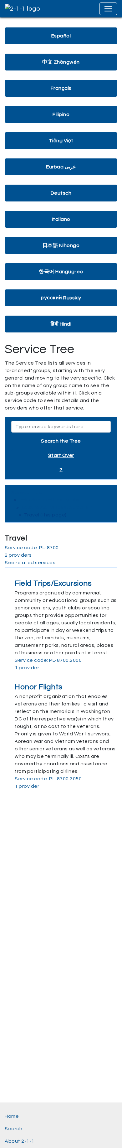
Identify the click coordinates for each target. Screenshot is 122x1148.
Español (61, 35)
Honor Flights (39, 687)
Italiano (61, 219)
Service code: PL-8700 (32, 547)
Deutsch (61, 193)
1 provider (27, 667)
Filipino (61, 114)
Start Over (61, 455)
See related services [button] (30, 562)
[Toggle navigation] (108, 8)
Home (12, 1116)
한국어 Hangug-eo (61, 271)
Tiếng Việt (61, 140)
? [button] (61, 469)
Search (13, 1128)
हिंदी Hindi (61, 324)
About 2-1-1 (19, 1141)
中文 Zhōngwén (61, 62)
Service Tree (26, 492)
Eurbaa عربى (61, 166)
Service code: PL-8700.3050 (48, 778)
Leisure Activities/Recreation (57, 507)
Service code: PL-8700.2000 (48, 660)
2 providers (18, 555)
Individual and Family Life (49, 499)
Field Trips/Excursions (53, 583)
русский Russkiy (61, 297)
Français (61, 88)
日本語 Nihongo (61, 245)
